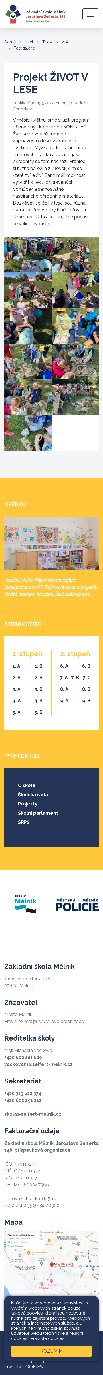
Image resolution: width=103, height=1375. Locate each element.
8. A (64, 689)
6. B (86, 666)
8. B (86, 689)
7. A (64, 677)
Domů (10, 42)
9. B (86, 700)
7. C (86, 677)
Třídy (46, 42)
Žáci (28, 42)
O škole (26, 785)
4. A (17, 700)
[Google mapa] (51, 1267)
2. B (39, 677)
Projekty (27, 804)
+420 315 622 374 (22, 1093)
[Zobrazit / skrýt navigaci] (90, 14)
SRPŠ (24, 822)
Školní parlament (38, 813)
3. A (17, 689)
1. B (39, 666)
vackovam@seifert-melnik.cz (38, 1064)
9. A (64, 700)
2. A (64, 42)
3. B (39, 689)
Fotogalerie (24, 48)
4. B (38, 700)
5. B (39, 712)
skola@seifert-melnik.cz (32, 1114)
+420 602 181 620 (23, 1057)
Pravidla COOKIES (23, 1367)
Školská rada (33, 794)
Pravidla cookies (47, 1338)
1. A (16, 666)
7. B (75, 677)
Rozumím (51, 1351)
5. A (17, 712)
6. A (64, 666)
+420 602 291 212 (22, 1100)
